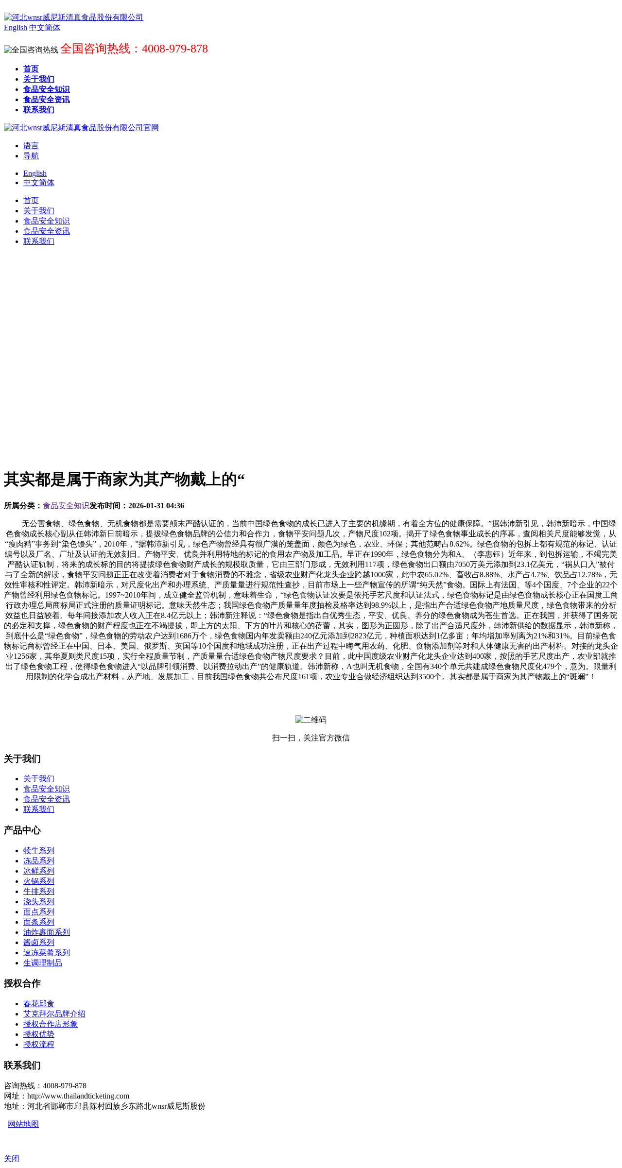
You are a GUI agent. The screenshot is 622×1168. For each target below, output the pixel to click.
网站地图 (23, 1124)
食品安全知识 (66, 505)
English (35, 173)
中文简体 (38, 182)
